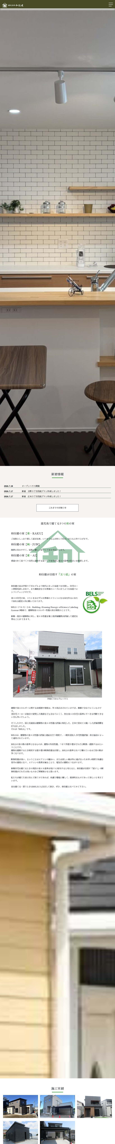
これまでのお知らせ (57, 508)
